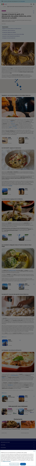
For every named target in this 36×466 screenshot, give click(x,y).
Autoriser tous (23, 464)
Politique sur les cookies (7, 461)
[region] (18, 458)
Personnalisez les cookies (14, 464)
